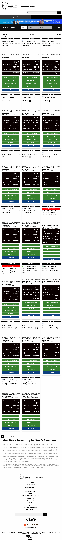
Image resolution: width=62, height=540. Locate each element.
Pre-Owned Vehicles (30, 491)
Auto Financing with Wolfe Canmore (30, 495)
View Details (11, 90)
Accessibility (12, 532)
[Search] (59, 12)
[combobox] (24, 27)
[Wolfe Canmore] (18, 6)
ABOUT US (30, 498)
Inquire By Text (11, 80)
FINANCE (30, 493)
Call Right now (10, 86)
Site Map (29, 532)
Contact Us (30, 504)
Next (12, 436)
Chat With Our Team (10, 83)
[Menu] (58, 3)
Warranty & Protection (30, 497)
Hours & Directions (30, 502)
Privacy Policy (22, 532)
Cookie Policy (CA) (30, 507)
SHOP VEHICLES (30, 487)
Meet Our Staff (30, 501)
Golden (30, 505)
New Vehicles (30, 490)
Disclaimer (30, 509)
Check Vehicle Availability (10, 77)
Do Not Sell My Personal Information (43, 532)
